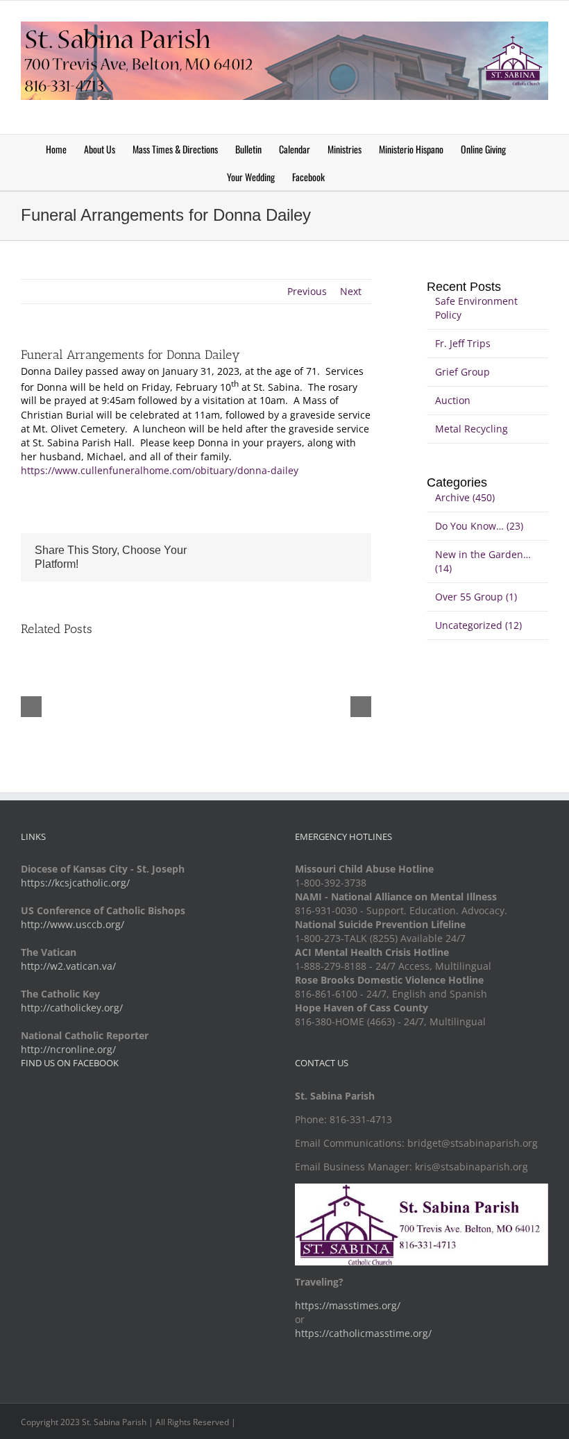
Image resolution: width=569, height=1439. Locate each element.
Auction (452, 400)
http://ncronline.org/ (68, 1049)
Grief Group (462, 371)
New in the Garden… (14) (483, 561)
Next (351, 291)
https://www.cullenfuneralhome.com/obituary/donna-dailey (159, 470)
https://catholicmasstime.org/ (363, 1333)
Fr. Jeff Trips (463, 343)
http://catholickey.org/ (72, 1007)
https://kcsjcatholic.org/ (75, 882)
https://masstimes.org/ (347, 1305)
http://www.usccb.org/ (72, 924)
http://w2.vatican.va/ (68, 966)
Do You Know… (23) (479, 525)
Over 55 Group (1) (476, 596)
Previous (307, 291)
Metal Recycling (471, 428)
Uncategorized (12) (478, 625)
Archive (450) (465, 497)
